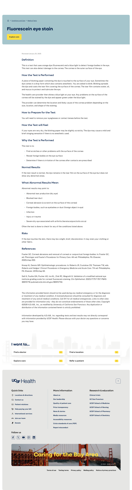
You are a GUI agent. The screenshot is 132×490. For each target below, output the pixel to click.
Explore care (14, 37)
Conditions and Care (18, 20)
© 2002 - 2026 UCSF (107, 464)
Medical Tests (32, 20)
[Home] (24, 381)
